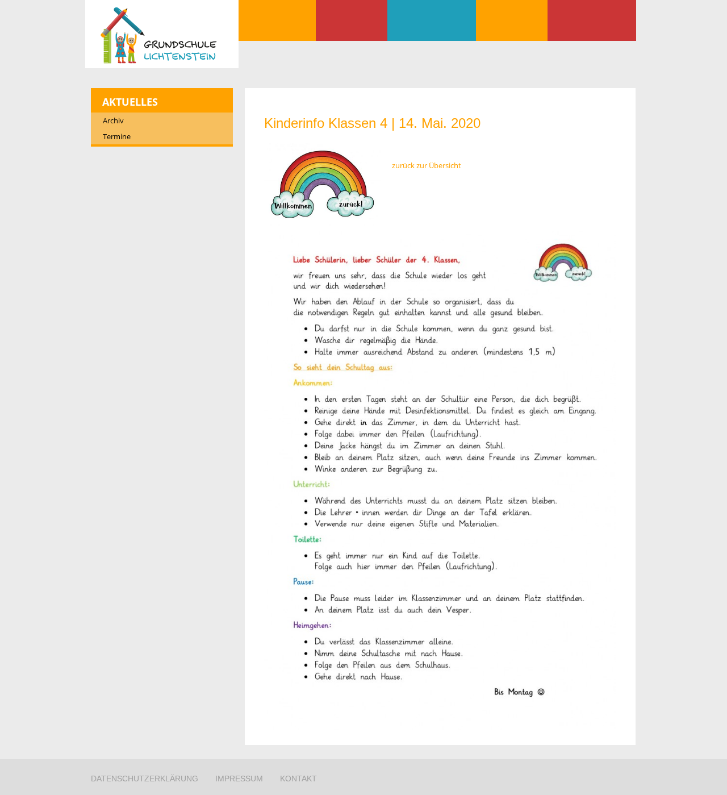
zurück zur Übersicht (426, 165)
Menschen (432, 20)
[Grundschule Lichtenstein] (162, 35)
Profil (351, 20)
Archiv (113, 120)
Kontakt (592, 20)
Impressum (239, 778)
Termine (117, 136)
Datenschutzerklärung (144, 778)
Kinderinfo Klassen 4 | (372, 123)
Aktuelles (277, 20)
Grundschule (511, 20)
